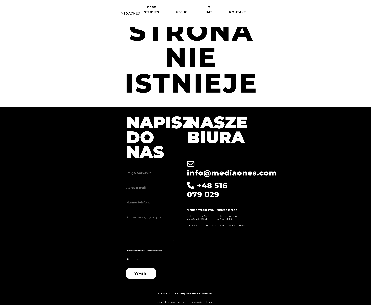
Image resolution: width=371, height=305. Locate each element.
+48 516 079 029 (207, 190)
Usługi (182, 12)
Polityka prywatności (176, 302)
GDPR (211, 302)
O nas (208, 9)
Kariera (159, 302)
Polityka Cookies (197, 302)
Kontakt (237, 12)
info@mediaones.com (232, 172)
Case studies (151, 9)
